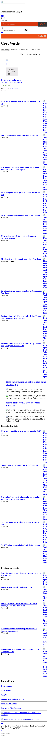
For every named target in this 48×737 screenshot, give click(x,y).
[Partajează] (4, 733)
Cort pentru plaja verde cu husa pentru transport (11, 81)
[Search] (26, 30)
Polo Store (14, 88)
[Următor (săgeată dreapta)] (4, 735)
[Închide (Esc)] (2, 733)
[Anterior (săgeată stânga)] (2, 735)
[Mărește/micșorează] (9, 733)
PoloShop (5, 49)
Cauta (42, 24)
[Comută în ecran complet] (7, 733)
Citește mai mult (11, 71)
